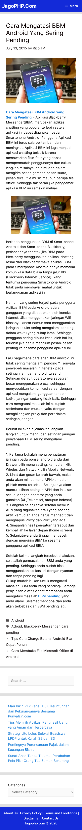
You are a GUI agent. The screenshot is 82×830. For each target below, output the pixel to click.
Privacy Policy (31, 813)
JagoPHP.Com (19, 6)
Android (17, 620)
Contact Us (50, 818)
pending (12, 632)
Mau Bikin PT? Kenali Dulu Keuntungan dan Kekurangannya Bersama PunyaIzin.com (38, 711)
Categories (16, 785)
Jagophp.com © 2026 (41, 823)
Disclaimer (31, 818)
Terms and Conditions (60, 813)
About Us (10, 813)
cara (65, 626)
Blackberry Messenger (42, 626)
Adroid (16, 626)
